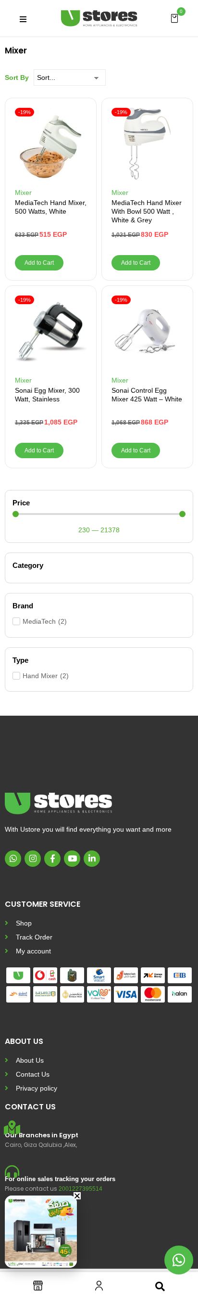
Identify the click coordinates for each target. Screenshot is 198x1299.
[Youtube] (72, 858)
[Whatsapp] (13, 858)
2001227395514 (80, 1188)
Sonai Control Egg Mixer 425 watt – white (146, 394)
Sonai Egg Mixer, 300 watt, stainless (47, 394)
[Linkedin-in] (92, 858)
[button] (174, 18)
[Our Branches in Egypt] (12, 1127)
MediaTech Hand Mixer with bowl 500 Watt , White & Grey (146, 211)
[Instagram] (33, 858)
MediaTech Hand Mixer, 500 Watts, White (51, 207)
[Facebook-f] (52, 858)
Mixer (23, 192)
